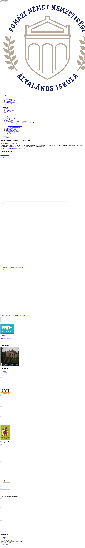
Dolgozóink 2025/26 (9, 110)
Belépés (7, 117)
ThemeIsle (12, 546)
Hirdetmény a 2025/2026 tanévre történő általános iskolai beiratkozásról (19, 122)
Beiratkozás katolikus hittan (10, 129)
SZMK (6, 109)
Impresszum (7, 137)
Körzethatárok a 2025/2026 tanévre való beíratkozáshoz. (16, 121)
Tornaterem (5, 372)
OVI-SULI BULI (4, 155)
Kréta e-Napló (6, 116)
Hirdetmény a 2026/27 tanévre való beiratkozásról (13, 267)
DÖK (6, 108)
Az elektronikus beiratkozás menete (15, 126)
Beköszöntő (7, 98)
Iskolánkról (5, 97)
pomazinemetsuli (14, 143)
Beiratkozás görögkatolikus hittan (12, 131)
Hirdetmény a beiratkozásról (11, 123)
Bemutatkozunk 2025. (9, 120)
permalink (25, 148)
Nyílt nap (2, 153)
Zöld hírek (7, 113)
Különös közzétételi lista (10, 100)
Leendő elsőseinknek (7, 119)
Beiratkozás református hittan (11, 130)
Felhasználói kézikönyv (10, 118)
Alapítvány (5, 105)
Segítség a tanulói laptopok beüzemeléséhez (14, 103)
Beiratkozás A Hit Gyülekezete (11, 132)
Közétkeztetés (8, 133)
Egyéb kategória (13, 148)
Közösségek (5, 107)
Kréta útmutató (8, 104)
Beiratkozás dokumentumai (10, 128)
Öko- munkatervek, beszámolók (11, 114)
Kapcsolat (5, 136)
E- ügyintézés (8, 101)
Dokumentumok (8, 99)
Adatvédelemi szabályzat (10, 102)
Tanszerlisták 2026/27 (7, 111)
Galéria (4, 135)
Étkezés (4, 371)
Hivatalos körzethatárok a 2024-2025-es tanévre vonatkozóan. (12, 315)
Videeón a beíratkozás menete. (14, 127)
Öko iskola (5, 112)
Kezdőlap (5, 95)
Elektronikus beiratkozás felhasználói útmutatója (14, 124)
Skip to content (3, 93)
